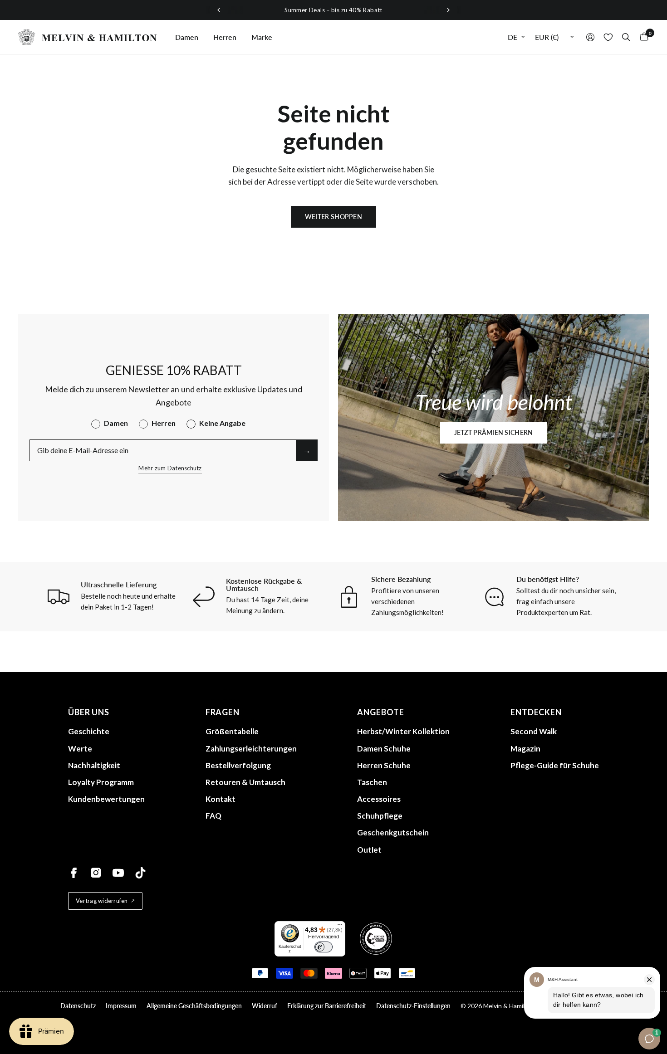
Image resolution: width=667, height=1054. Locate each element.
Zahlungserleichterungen (251, 748)
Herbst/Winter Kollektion (403, 731)
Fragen (223, 712)
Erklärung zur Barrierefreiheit (326, 1006)
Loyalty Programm (101, 782)
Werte (80, 748)
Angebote (380, 712)
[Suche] (626, 37)
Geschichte (88, 731)
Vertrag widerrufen (102, 900)
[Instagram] (96, 872)
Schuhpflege (379, 815)
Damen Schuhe (384, 748)
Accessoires (379, 799)
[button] (493, 433)
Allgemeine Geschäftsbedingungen (194, 1006)
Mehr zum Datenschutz (169, 468)
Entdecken (536, 712)
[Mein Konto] (590, 37)
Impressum (121, 1006)
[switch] (323, 947)
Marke (261, 37)
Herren (224, 37)
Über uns (88, 712)
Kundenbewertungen (106, 799)
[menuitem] (186, 37)
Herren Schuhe (384, 765)
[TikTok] (140, 872)
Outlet (369, 849)
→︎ (306, 450)
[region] (333, 10)
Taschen (372, 782)
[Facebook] (73, 872)
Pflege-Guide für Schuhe (554, 765)
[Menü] (339, 926)
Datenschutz (78, 1006)
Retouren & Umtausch (245, 782)
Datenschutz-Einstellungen (413, 1006)
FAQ (213, 815)
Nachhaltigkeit (94, 765)
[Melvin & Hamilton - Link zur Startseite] (87, 37)
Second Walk (533, 731)
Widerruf (264, 1006)
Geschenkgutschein (393, 832)
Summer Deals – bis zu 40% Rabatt (333, 10)
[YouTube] (118, 872)
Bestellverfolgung (238, 765)
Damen (186, 37)
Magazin (525, 748)
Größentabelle (232, 731)
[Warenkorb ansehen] (642, 37)
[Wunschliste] (608, 37)
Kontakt (220, 799)
